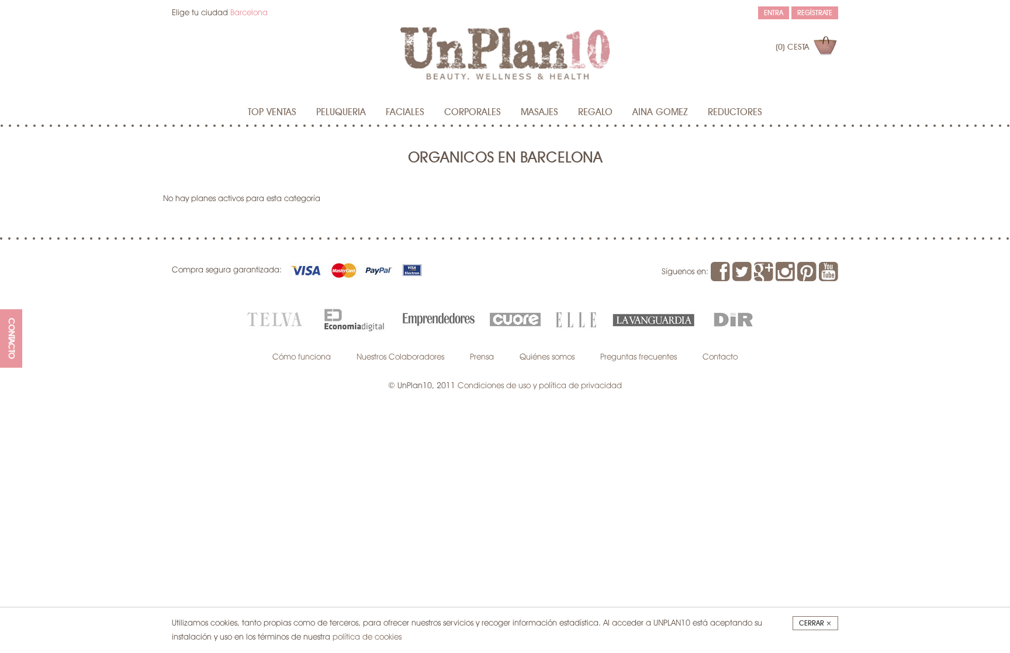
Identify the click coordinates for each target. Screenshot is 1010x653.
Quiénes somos (547, 356)
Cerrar (815, 623)
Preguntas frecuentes (638, 356)
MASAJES (539, 112)
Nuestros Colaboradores (400, 356)
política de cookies (367, 636)
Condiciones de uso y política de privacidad (540, 385)
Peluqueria (341, 112)
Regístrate (814, 12)
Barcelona (249, 12)
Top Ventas (272, 112)
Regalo (595, 112)
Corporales (472, 112)
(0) (792, 47)
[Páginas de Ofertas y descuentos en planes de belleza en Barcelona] (505, 53)
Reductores (735, 112)
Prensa (482, 356)
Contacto (720, 356)
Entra (773, 12)
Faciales (405, 112)
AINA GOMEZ (660, 112)
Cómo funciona (301, 356)
